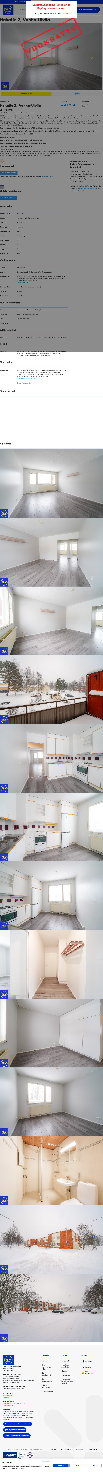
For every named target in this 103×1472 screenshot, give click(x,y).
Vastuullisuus (80, 1449)
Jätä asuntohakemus (47, 1380)
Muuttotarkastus (47, 1391)
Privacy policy (46, 1461)
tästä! (66, 13)
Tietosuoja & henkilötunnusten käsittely (67, 1381)
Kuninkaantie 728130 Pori (8, 1396)
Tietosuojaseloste (66, 1449)
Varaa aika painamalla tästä (12, 1415)
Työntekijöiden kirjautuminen (15, 1430)
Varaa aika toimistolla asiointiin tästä (17, 1424)
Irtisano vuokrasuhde (46, 1386)
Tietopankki (65, 1375)
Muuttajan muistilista (65, 1366)
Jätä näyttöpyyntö (46, 1374)
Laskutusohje (92, 1449)
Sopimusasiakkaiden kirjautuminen (17, 1435)
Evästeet (54, 1449)
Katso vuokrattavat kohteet (46, 1367)
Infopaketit (65, 1361)
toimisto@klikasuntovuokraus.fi (28, 378)
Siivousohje (65, 1371)
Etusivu (44, 1361)
